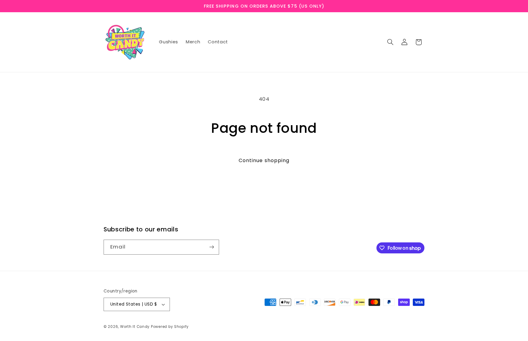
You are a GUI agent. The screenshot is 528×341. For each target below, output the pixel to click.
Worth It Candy (135, 326)
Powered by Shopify (170, 326)
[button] (390, 42)
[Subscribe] (212, 247)
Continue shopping (264, 160)
